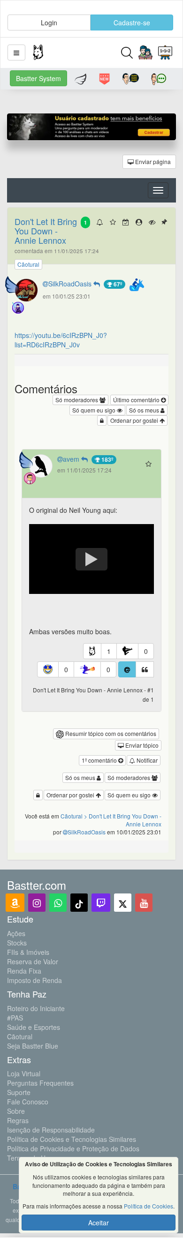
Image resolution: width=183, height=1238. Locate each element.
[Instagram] (37, 902)
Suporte (18, 1092)
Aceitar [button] (98, 1222)
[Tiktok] (79, 902)
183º (106, 459)
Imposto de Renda (34, 980)
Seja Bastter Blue (32, 1045)
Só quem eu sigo (94, 410)
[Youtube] (143, 902)
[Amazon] (15, 902)
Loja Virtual (23, 1073)
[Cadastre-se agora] (91, 129)
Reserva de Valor (32, 961)
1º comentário (100, 760)
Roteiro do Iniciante (36, 1008)
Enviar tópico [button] (141, 745)
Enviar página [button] (152, 161)
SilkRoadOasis (70, 283)
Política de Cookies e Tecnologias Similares (71, 1139)
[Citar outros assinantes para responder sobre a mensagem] (127, 669)
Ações (16, 933)
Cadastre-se (132, 22)
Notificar (146, 760)
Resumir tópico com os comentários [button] (110, 733)
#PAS (15, 1017)
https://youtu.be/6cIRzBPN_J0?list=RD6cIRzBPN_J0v (61, 339)
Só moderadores (77, 400)
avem (72, 459)
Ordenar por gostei (135, 420)
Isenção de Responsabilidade (51, 1129)
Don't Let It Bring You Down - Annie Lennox (46, 230)
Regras (18, 1120)
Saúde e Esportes (33, 1027)
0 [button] (146, 651)
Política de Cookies (148, 1206)
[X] (122, 902)
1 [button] (109, 651)
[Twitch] (101, 902)
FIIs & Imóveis (28, 952)
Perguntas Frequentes (40, 1083)
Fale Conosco (27, 1101)
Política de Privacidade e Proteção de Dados (73, 1148)
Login (49, 22)
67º (117, 284)
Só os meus (144, 410)
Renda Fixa (24, 970)
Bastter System (38, 78)
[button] (16, 52)
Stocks (17, 942)
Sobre (16, 1111)
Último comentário (137, 400)
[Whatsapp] (58, 902)
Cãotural (19, 1036)
